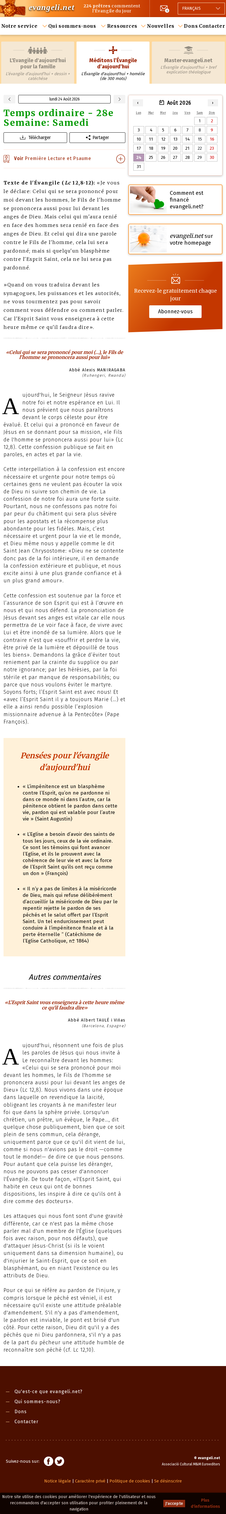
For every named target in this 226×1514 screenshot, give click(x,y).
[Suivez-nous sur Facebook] (48, 1462)
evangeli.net (51, 7)
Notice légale (57, 1481)
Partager (101, 137)
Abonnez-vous (175, 311)
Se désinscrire (168, 1481)
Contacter (212, 26)
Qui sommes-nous (72, 26)
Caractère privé (90, 1481)
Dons (191, 26)
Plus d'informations (205, 1503)
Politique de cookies (129, 1481)
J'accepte (174, 1503)
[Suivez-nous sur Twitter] (59, 1462)
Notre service (20, 26)
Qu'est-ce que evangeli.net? (48, 1391)
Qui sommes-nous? (37, 1401)
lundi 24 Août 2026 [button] (64, 99)
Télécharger (39, 137)
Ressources (122, 26)
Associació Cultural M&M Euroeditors (191, 1464)
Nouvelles (161, 26)
